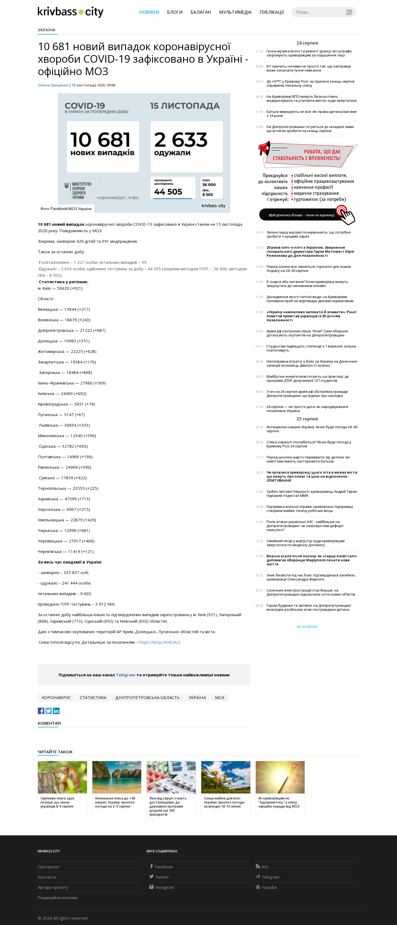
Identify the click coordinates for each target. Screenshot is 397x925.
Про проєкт (49, 866)
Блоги (175, 12)
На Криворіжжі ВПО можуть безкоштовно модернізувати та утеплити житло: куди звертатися (311, 98)
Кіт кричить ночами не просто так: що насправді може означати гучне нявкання (309, 68)
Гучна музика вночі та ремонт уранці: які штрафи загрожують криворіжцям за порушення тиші (309, 53)
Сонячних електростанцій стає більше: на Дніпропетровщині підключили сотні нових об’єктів (311, 592)
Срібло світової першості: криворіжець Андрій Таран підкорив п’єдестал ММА (312, 493)
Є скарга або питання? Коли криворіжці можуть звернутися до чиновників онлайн (307, 284)
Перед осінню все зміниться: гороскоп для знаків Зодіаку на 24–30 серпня (309, 269)
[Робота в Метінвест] (307, 182)
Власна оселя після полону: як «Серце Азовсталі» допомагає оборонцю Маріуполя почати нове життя (312, 560)
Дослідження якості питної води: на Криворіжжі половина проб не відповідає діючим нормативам (310, 299)
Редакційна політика (58, 897)
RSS (264, 866)
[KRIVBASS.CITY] (70, 12)
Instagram (164, 887)
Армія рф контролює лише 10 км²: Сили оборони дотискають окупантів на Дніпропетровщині (307, 333)
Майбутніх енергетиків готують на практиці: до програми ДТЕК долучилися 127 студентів (308, 378)
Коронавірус (56, 697)
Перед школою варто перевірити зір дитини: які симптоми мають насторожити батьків (308, 459)
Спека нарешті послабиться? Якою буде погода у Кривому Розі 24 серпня (309, 444)
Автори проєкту (53, 887)
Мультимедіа (235, 12)
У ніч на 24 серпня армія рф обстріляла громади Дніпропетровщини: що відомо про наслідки (307, 394)
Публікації (272, 12)
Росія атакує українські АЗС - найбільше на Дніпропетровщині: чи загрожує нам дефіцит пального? (305, 526)
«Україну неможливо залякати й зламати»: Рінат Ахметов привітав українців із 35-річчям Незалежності (312, 316)
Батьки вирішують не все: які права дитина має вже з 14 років (312, 114)
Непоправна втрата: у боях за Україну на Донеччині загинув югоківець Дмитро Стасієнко (312, 363)
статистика (93, 697)
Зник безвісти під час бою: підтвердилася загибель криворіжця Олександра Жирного (311, 577)
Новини (149, 12)
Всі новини (307, 626)
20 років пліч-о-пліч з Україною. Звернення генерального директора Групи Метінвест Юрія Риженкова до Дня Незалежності (310, 251)
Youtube (269, 887)
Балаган (201, 12)
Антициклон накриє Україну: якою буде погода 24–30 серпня (312, 429)
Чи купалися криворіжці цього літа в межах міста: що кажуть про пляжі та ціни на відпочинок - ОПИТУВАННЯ (312, 476)
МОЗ (219, 697)
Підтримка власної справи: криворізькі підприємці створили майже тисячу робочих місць (310, 509)
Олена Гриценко (53, 85)
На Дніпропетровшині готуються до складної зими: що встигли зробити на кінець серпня (310, 129)
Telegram (125, 674)
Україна (46, 29)
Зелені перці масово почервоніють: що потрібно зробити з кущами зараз (309, 234)
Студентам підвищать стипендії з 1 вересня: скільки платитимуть (311, 348)
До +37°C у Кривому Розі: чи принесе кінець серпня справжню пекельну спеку (310, 83)
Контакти (47, 877)
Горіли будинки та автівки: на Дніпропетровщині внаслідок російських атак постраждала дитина (309, 607)
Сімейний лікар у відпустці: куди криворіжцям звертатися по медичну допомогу (306, 543)
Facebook (164, 866)
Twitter (162, 877)
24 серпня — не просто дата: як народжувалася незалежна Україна (307, 409)
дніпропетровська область (147, 697)
